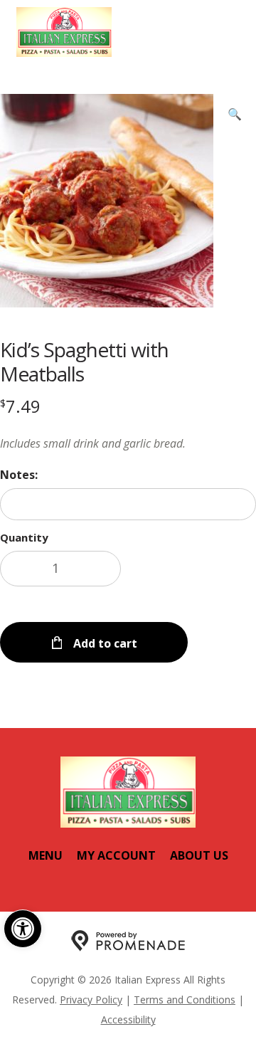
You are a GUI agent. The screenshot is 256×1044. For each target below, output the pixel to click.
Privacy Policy (91, 999)
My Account (116, 855)
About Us (199, 855)
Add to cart (103, 643)
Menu (45, 855)
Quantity (24, 537)
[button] (23, 928)
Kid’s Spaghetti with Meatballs (84, 361)
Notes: (19, 475)
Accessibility (128, 1019)
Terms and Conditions (184, 999)
